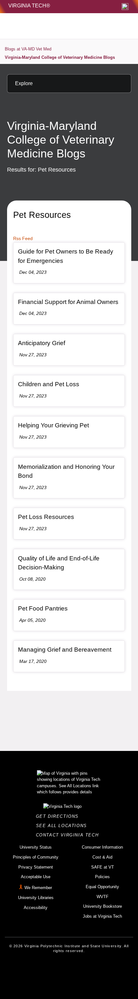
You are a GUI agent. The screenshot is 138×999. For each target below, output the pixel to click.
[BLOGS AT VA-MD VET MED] (55, 26)
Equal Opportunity (102, 886)
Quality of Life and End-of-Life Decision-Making (58, 563)
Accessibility (35, 907)
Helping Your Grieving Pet (53, 425)
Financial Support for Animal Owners (68, 302)
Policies (102, 876)
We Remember (38, 887)
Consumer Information (102, 847)
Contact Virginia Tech (69, 835)
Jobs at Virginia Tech (102, 916)
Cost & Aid (102, 857)
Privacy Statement (35, 867)
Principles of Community (35, 857)
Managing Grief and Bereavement (64, 649)
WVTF (102, 896)
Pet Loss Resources (46, 516)
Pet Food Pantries (43, 608)
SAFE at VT (102, 867)
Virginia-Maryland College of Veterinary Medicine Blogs (60, 57)
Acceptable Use (35, 876)
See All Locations (63, 825)
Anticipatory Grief (41, 343)
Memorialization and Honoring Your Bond (66, 471)
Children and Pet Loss (48, 384)
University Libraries (36, 897)
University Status (36, 847)
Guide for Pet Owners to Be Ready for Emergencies (65, 256)
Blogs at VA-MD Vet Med (28, 49)
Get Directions (59, 816)
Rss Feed (23, 238)
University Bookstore (102, 906)
